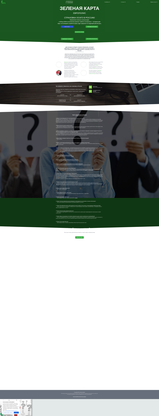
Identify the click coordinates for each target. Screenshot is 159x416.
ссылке (72, 156)
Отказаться (10, 412)
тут (66, 189)
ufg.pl (86, 170)
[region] (11, 407)
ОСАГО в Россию (92, 73)
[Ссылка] (3, 2)
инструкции (91, 170)
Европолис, (99, 70)
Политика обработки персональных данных (11, 410)
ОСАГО (96, 65)
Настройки (5, 412)
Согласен (16, 412)
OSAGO (94, 68)
